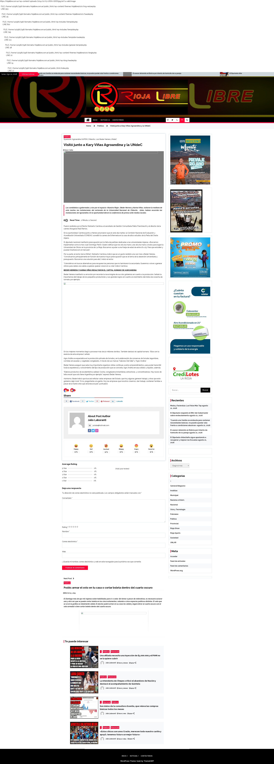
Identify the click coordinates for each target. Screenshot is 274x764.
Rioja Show (174, 528)
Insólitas (173, 491)
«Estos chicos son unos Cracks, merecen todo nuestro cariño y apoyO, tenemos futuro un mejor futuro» (130, 733)
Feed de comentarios (179, 566)
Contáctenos (118, 120)
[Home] (88, 120)
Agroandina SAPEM (79, 139)
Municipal (174, 495)
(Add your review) (122, 469)
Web (64, 552)
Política (67, 137)
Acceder (173, 556)
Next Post (68, 579)
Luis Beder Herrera (103, 139)
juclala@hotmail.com (101, 425)
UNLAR (173, 542)
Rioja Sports (175, 533)
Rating (65, 527)
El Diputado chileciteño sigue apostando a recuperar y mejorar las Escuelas (153, 73)
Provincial (115, 651)
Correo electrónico (70, 542)
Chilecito (91, 139)
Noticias (104, 120)
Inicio (95, 120)
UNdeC (114, 139)
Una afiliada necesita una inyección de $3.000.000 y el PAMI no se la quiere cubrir (130, 657)
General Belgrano (177, 486)
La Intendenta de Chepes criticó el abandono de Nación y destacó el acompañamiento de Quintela (128, 682)
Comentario (67, 498)
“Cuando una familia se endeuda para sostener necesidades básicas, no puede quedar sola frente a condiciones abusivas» (190, 422)
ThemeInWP (149, 761)
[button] (177, 120)
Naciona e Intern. (177, 500)
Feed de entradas (177, 561)
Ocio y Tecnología (177, 509)
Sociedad (174, 538)
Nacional (106, 702)
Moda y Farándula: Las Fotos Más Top (186, 406)
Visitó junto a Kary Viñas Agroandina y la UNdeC (103, 145)
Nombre (66, 531)
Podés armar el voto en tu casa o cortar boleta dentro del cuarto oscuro (108, 587)
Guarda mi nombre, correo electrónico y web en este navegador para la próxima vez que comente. (102, 562)
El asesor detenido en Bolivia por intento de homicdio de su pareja (53, 73)
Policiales (174, 514)
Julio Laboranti (97, 420)
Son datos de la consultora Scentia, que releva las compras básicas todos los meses (129, 707)
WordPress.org (176, 571)
